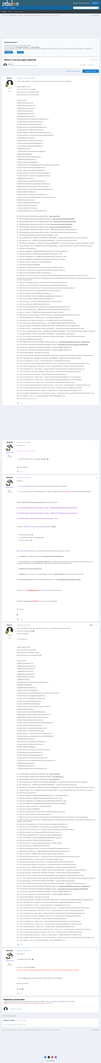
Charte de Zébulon (35, 47)
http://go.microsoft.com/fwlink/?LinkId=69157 (64, 218)
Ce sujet (92, 7)
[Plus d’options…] (96, 78)
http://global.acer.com (58, 776)
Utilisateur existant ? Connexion (81, 3)
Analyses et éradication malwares (29, 65)
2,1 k (10, 455)
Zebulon (5, 7)
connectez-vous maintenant (51, 1001)
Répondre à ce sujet (90, 71)
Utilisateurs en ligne (18, 11)
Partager (83, 65)
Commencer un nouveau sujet (72, 71)
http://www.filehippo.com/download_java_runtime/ (68, 579)
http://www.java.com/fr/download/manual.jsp (53, 556)
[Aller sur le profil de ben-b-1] (5, 65)
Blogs (10, 11)
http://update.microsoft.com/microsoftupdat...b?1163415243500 (73, 344)
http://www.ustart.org (55, 779)
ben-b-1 (12, 64)
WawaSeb (9, 442)
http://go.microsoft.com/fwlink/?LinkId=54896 (65, 221)
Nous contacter (50, 1060)
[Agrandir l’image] (47, 459)
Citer (21, 403)
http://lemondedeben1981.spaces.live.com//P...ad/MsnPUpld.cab (74, 342)
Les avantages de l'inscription (22, 47)
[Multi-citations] (18, 403)
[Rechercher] (97, 8)
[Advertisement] (29, 28)
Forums (4, 11)
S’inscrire (95, 3)
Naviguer (13, 7)
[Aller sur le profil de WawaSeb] (9, 447)
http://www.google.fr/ (55, 216)
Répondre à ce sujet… (17, 1009)
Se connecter (9, 52)
